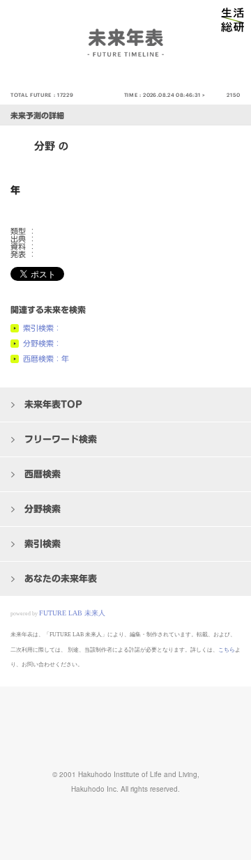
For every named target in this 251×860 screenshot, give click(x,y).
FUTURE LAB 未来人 (72, 613)
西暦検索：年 (46, 358)
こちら (226, 650)
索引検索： (42, 328)
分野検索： (42, 343)
